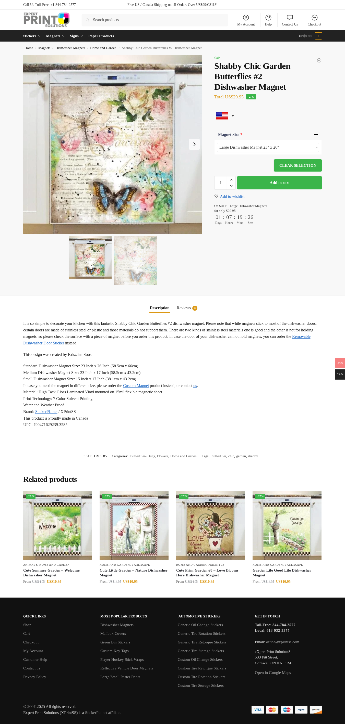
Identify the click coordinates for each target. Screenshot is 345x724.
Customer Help (35, 659)
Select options (57, 592)
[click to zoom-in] (113, 144)
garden (241, 456)
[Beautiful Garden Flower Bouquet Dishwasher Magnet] (319, 60)
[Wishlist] (84, 499)
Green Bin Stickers (115, 642)
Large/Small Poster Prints (120, 677)
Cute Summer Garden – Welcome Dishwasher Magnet (51, 572)
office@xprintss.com (282, 642)
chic (231, 456)
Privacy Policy (34, 677)
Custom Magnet (136, 385)
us (195, 385)
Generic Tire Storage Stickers (201, 651)
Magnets (44, 48)
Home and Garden (103, 48)
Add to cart (280, 182)
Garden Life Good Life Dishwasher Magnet (282, 572)
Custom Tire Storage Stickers (201, 685)
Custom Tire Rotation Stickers (201, 677)
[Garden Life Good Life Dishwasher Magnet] (287, 525)
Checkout (314, 24)
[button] (310, 36)
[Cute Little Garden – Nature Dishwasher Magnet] (134, 525)
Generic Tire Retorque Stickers (202, 642)
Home (29, 48)
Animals (30, 564)
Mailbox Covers (113, 633)
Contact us (31, 668)
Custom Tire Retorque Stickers (202, 668)
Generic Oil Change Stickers (200, 625)
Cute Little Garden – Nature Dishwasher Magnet (134, 572)
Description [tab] (160, 308)
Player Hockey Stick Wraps (122, 659)
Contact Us (290, 24)
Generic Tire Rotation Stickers (201, 633)
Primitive (216, 564)
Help (268, 24)
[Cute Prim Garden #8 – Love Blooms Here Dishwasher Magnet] (210, 525)
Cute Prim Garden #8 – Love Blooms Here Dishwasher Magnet (207, 572)
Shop (27, 625)
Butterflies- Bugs (142, 456)
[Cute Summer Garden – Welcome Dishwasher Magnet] (57, 525)
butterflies (219, 456)
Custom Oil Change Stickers (200, 659)
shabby (253, 456)
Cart (26, 633)
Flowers (162, 456)
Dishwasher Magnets (70, 48)
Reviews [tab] (186, 308)
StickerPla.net (46, 411)
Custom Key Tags (114, 651)
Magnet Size (230, 134)
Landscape (141, 564)
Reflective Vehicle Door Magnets (126, 668)
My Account (246, 24)
